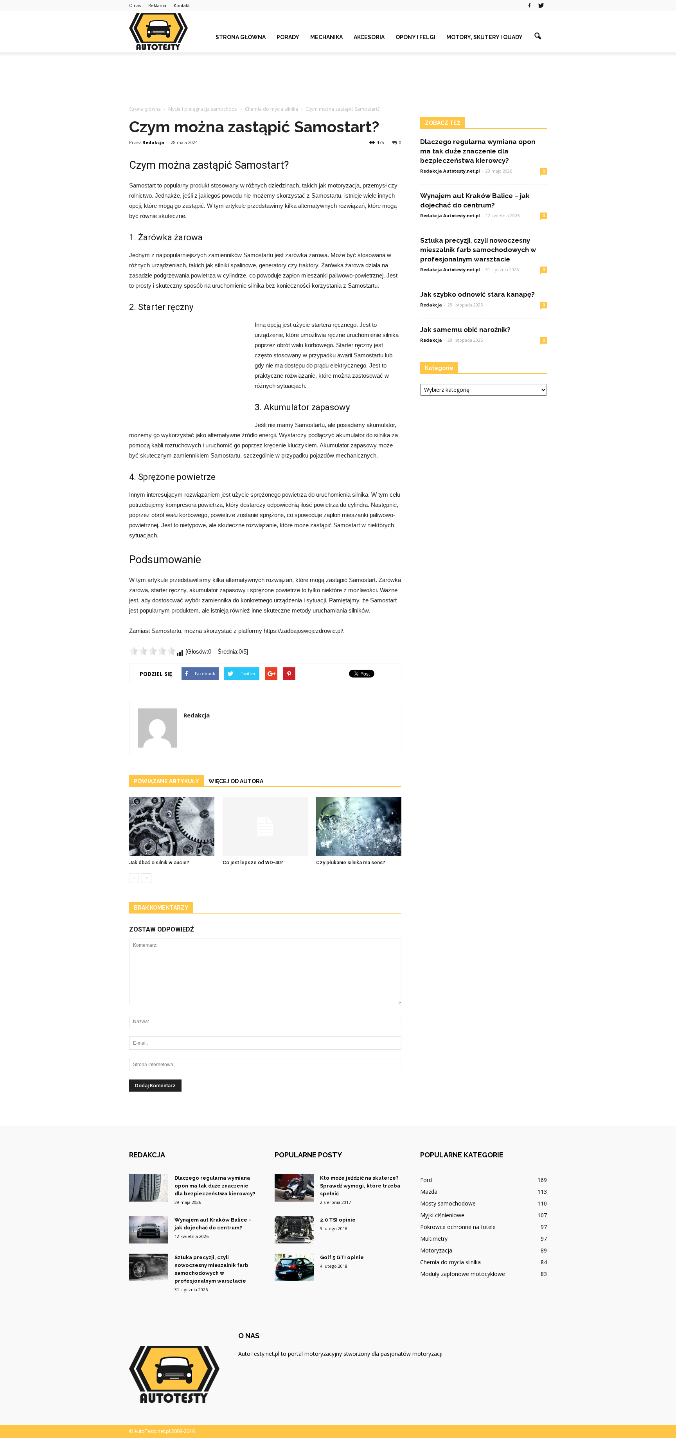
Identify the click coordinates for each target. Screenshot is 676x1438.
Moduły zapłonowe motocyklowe (462, 1274)
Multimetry (434, 1238)
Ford (426, 1180)
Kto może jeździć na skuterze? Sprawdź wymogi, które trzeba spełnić (360, 1186)
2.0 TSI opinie (338, 1220)
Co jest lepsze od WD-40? (253, 862)
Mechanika (326, 37)
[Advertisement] (338, 79)
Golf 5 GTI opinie (342, 1257)
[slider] (152, 651)
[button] (537, 36)
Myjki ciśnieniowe (442, 1215)
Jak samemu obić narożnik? (465, 329)
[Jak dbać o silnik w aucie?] (171, 826)
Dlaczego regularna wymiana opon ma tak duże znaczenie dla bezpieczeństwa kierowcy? (477, 151)
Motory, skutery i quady (484, 37)
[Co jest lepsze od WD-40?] (265, 826)
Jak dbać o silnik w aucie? (159, 862)
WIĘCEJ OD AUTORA (236, 781)
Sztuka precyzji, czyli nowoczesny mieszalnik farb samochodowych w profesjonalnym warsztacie (478, 249)
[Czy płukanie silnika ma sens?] (358, 826)
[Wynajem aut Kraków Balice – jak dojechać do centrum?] (148, 1229)
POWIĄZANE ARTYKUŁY (166, 781)
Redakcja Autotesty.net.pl (450, 171)
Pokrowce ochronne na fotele (458, 1227)
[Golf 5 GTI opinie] (294, 1267)
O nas (135, 5)
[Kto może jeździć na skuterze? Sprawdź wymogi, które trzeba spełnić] (294, 1188)
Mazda (428, 1191)
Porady (288, 37)
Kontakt (182, 5)
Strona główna (241, 37)
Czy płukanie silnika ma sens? (350, 862)
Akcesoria (369, 37)
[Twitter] (541, 5)
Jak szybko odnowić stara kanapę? (477, 294)
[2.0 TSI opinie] (294, 1229)
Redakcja (153, 142)
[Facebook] (529, 5)
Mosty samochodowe (448, 1203)
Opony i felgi (415, 37)
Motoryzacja (436, 1250)
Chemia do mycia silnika (450, 1262)
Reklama (157, 5)
